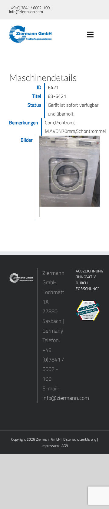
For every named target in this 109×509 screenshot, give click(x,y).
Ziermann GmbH (48, 439)
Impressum (50, 445)
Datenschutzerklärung (79, 439)
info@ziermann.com (65, 398)
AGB (64, 445)
